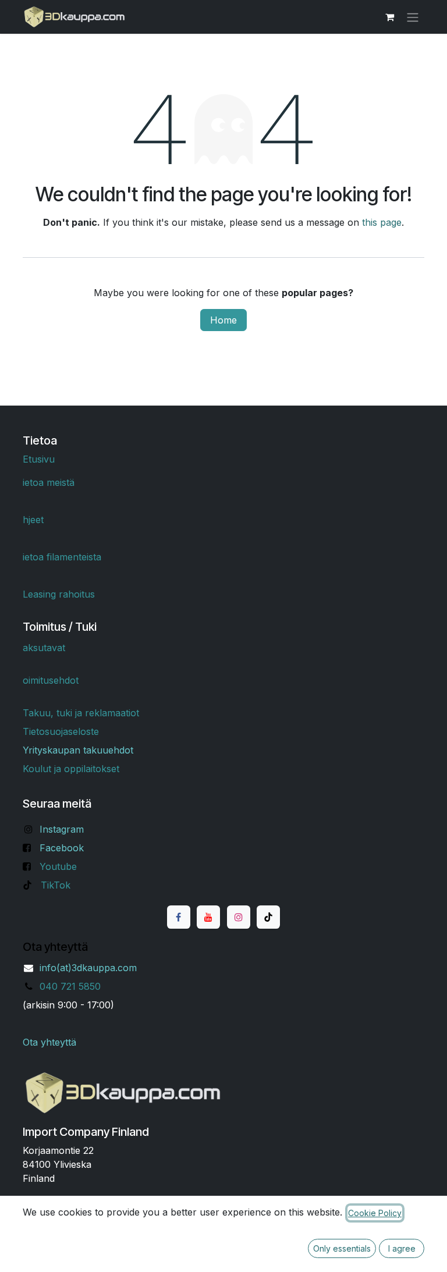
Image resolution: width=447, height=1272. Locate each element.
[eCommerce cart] (389, 17)
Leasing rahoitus (59, 594)
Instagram (62, 829)
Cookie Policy (375, 1213)
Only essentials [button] (342, 1248)
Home (223, 320)
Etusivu (39, 459)
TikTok (55, 885)
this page (382, 222)
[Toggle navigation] (412, 17)
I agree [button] (402, 1248)
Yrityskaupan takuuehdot (78, 750)
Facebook (62, 848)
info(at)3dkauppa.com (88, 967)
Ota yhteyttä (49, 1042)
